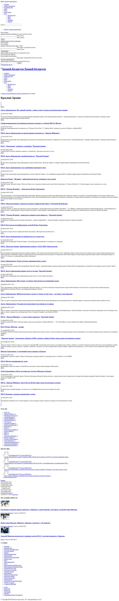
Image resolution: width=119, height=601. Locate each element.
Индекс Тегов (21, 93)
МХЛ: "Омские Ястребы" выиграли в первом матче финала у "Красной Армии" (32, 215)
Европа (10, 21)
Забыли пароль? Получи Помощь (10, 41)
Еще (5, 14)
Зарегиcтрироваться (11, 1)
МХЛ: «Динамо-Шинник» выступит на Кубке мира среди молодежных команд (31, 383)
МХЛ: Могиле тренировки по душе (14, 361)
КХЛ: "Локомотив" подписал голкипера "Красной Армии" (23, 146)
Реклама (6, 593)
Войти (3, 1)
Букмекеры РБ (8, 7)
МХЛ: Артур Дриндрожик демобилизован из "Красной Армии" (25, 156)
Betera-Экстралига (9, 6)
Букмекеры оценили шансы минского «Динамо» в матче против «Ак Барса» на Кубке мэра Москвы (39, 510)
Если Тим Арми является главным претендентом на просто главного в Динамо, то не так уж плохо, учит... (36, 469)
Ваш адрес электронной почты (26, 47)
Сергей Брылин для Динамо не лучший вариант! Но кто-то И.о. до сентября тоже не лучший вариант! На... (36, 463)
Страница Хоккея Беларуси (9, 93)
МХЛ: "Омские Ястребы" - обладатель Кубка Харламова (23, 189)
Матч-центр (7, 12)
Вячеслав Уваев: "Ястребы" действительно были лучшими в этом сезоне (28, 179)
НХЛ (5, 10)
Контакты (15, 494)
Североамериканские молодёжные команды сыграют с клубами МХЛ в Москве (31, 123)
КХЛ (5, 9)
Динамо (6, 4)
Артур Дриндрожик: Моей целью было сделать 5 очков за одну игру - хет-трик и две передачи (36, 294)
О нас (6, 587)
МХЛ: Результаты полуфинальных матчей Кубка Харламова (24, 225)
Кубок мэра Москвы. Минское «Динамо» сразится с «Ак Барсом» (26, 523)
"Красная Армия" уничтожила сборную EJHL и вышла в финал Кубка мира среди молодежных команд (40, 338)
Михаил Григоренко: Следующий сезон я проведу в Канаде (23, 351)
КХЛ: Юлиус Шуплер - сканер (12, 327)
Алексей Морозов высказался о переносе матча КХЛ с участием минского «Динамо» (33, 536)
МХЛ (9, 18)
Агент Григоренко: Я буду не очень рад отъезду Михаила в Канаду (26, 371)
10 (1, 309)
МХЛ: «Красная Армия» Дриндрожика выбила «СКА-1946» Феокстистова (29, 246)
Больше (3, 480)
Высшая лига (12, 15)
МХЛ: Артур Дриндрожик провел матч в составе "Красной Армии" (26, 271)
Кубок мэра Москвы (7, 513)
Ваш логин (20, 35)
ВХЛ (9, 17)
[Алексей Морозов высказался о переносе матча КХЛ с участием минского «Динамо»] (5, 533)
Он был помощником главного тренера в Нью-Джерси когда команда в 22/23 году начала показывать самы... (36, 457)
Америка (10, 20)
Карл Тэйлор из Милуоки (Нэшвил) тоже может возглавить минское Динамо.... (27, 476)
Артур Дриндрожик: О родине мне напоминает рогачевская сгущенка (27, 304)
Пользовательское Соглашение (13, 595)
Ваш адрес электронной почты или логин (29, 57)
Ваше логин (20, 49)
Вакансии (7, 590)
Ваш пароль (20, 37)
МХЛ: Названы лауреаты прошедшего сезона (18, 394)
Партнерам (7, 592)
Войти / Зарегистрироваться (12, 29)
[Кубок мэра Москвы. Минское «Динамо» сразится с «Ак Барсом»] (5, 519)
